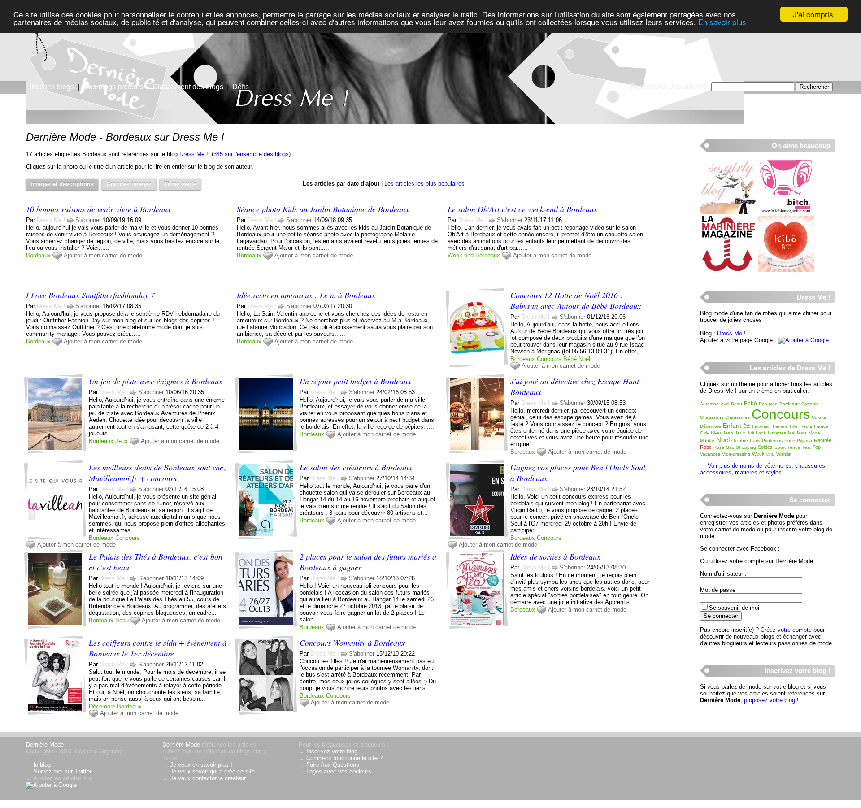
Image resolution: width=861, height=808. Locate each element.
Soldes (765, 447)
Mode (814, 432)
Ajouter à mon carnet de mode (103, 255)
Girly (704, 432)
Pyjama (804, 440)
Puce (789, 440)
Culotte (819, 417)
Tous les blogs (51, 87)
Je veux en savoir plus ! (201, 764)
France (821, 426)
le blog (42, 764)
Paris (755, 440)
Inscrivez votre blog (331, 751)
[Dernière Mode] (89, 47)
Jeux (121, 441)
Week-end (461, 255)
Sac (730, 447)
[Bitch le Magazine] (786, 212)
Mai (791, 432)
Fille (794, 426)
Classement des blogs (187, 87)
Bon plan (768, 403)
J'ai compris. (814, 14)
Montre (707, 440)
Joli (750, 432)
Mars (802, 432)
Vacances (710, 454)
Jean (728, 432)
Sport (780, 447)
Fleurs (806, 426)
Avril (725, 403)
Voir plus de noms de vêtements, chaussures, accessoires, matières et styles (763, 469)
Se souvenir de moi (734, 607)
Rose (718, 447)
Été (746, 426)
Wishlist (783, 454)
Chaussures (737, 417)
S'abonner (88, 220)
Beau (122, 620)
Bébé (570, 359)
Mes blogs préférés (113, 87)
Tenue (793, 447)
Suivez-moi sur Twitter (62, 771)
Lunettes (777, 432)
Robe (706, 447)
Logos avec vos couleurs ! (340, 771)
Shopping (746, 447)
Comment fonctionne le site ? (344, 758)
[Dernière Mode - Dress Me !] (538, 69)
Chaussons (711, 417)
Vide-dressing (736, 454)
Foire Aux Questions (332, 764)
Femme (780, 426)
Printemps (772, 440)
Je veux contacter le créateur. (208, 778)
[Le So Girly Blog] (728, 212)
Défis (240, 87)
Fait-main (761, 426)
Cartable (810, 403)
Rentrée (822, 440)
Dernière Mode (45, 744)
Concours (549, 359)
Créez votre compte (786, 629)
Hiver (716, 432)
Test (806, 447)
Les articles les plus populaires (424, 183)
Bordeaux (38, 255)
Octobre (739, 440)
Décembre (102, 706)
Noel (584, 359)
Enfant (732, 425)
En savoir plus (722, 22)
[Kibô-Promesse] (786, 269)
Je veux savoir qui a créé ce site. (213, 771)
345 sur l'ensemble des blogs (251, 154)
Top (817, 447)
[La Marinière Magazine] (728, 269)
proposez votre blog (769, 700)
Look (761, 432)
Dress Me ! (193, 154)
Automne (709, 403)
